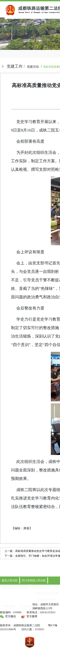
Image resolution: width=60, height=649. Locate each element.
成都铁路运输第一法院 (45, 587)
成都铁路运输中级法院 (15, 587)
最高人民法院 (10, 580)
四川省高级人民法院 (34, 580)
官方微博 (31, 616)
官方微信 (10, 616)
